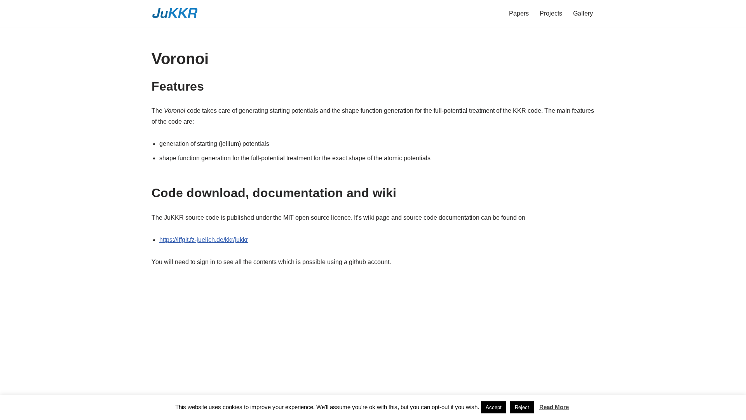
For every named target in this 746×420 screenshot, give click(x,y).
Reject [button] (522, 407)
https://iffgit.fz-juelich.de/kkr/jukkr (203, 239)
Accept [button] (494, 407)
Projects (551, 13)
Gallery (583, 13)
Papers (519, 13)
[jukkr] (175, 13)
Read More (554, 407)
